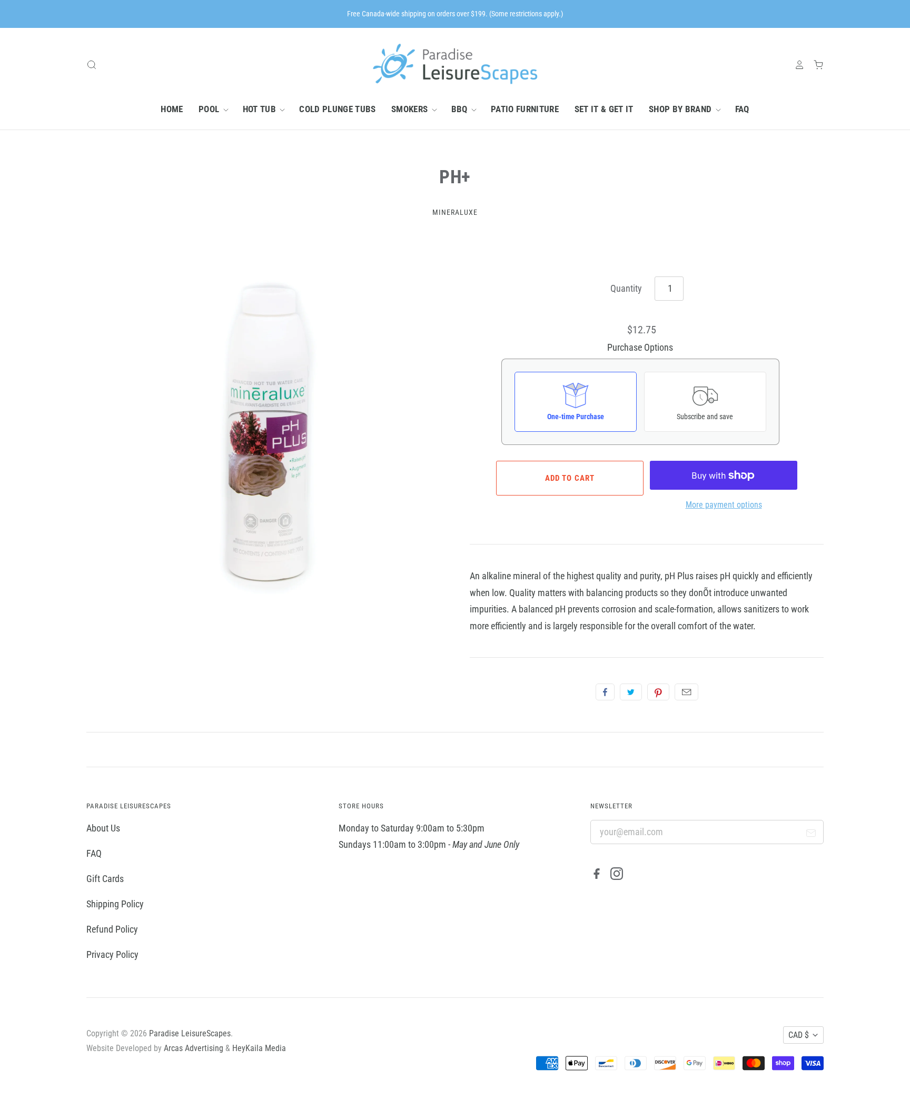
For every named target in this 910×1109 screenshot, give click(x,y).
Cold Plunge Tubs (337, 109)
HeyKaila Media (259, 1048)
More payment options (724, 505)
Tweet (631, 692)
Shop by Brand (681, 109)
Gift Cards (105, 878)
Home (172, 109)
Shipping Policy (115, 903)
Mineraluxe (455, 212)
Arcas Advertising (193, 1048)
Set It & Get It (604, 109)
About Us (103, 828)
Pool (210, 109)
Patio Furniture (525, 109)
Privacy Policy (112, 954)
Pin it (658, 692)
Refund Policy (112, 929)
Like (605, 692)
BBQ (460, 109)
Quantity (626, 288)
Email (686, 692)
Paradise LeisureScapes (190, 1033)
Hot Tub (261, 109)
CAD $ (798, 1035)
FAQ (742, 109)
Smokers (410, 109)
